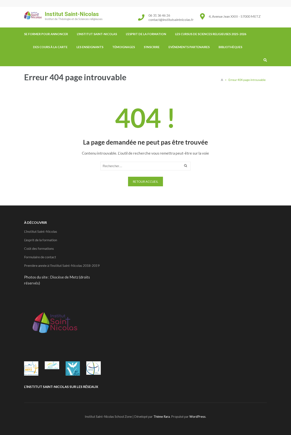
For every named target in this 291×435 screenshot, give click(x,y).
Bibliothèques (230, 47)
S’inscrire (152, 47)
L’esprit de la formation (146, 34)
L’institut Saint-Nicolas (97, 34)
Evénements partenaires (189, 47)
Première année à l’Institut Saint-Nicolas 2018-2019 (61, 265)
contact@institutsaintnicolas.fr (171, 19)
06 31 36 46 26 (159, 15)
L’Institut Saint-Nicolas (40, 231)
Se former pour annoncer (46, 34)
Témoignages (123, 47)
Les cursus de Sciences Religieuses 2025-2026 (210, 34)
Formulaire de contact (40, 257)
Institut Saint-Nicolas (72, 14)
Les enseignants (89, 47)
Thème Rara (161, 416)
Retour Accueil (145, 181)
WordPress (197, 416)
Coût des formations (39, 248)
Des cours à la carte (50, 47)
